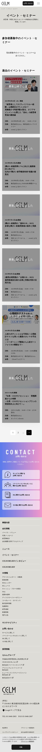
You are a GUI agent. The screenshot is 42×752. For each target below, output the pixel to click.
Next (28, 431)
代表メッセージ (7, 535)
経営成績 (5, 609)
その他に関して (7, 641)
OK (21, 747)
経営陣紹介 (6, 538)
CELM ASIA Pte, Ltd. (9, 662)
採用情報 (6, 649)
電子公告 (5, 615)
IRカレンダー (6, 583)
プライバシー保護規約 (27, 741)
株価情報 (5, 612)
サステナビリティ (9, 623)
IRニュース (6, 586)
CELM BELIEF (8, 567)
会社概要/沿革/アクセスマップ (12, 541)
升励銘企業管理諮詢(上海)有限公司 (14, 659)
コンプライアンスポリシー (10, 732)
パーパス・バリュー (9, 532)
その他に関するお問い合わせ (23, 505)
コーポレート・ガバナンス (11, 600)
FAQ (3, 592)
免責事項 (5, 606)
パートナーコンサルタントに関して (14, 635)
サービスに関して (8, 633)
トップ (3, 8)
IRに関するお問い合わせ (21, 495)
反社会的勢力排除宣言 (27, 732)
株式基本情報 (6, 603)
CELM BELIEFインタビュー (14, 561)
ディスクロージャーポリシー (12, 597)
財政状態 (5, 580)
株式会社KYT (7, 678)
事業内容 (6, 523)
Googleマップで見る (13, 710)
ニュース (6, 549)
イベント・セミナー (10, 555)
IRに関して (6, 638)
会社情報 (6, 529)
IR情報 (5, 573)
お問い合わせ (28, 3)
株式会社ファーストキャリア (12, 665)
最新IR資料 (6, 594)
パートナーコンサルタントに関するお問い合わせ (23, 485)
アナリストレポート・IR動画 (12, 577)
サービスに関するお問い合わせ (19, 474)
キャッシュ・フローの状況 (11, 589)
